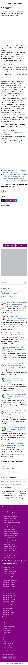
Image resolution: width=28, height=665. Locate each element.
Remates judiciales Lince (9, 529)
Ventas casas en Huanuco (9, 593)
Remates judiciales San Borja (10, 539)
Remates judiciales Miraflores (10, 535)
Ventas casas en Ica (8, 591)
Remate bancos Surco (8, 552)
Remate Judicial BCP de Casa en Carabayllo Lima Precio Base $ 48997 (16, 396)
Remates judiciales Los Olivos (10, 531)
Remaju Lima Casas (20, 481)
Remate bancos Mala (8, 576)
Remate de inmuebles (8, 621)
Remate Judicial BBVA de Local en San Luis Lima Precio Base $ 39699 (16, 413)
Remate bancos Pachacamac (10, 578)
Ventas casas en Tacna (8, 610)
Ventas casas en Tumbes (9, 612)
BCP (6, 481)
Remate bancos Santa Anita (9, 550)
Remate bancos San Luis (9, 544)
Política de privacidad (8, 622)
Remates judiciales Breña (9, 512)
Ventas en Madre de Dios (9, 603)
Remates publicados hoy (9, 626)
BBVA (2, 481)
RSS (14, 657)
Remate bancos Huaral (8, 573)
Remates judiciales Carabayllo (10, 514)
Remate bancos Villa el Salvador (11, 554)
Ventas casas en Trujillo (8, 597)
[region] (14, 29)
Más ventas (10, 245)
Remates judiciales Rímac (9, 537)
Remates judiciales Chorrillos (10, 516)
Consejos (11, 481)
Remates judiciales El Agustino (10, 520)
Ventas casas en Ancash (9, 582)
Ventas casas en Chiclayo (9, 599)
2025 (2, 466)
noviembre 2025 (5, 472)
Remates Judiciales (16, 484)
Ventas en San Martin (8, 608)
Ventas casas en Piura (8, 606)
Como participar (7, 628)
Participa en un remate (8, 624)
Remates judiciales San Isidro (10, 540)
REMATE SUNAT (5, 484)
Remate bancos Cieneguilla (9, 571)
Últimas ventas (20, 245)
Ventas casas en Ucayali (9, 614)
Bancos (4, 636)
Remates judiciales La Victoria (10, 526)
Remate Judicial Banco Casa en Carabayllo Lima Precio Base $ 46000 (16, 380)
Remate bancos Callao (8, 567)
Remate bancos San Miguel (9, 548)
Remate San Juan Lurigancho (10, 542)
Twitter (10, 657)
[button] (3, 200)
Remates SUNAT (7, 632)
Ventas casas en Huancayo (9, 595)
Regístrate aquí (6, 634)
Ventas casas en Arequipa (9, 586)
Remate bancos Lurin (8, 575)
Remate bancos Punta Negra (10, 580)
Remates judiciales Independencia (11, 522)
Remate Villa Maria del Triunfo (10, 555)
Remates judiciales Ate (8, 511)
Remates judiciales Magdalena (10, 533)
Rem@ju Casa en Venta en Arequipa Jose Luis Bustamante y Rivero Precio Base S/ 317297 (16, 318)
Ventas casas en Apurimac (9, 584)
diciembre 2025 (5, 469)
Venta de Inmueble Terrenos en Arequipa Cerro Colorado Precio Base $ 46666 (16, 349)
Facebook (4, 657)
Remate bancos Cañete (8, 569)
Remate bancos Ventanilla (9, 557)
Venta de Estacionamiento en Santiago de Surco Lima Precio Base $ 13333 (15, 445)
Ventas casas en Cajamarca (9, 588)
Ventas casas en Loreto (8, 601)
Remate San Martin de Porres (10, 546)
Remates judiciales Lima (9, 527)
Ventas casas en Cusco (8, 590)
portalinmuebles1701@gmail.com (14, 497)
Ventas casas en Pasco (8, 604)
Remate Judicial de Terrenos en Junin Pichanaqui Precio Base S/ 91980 (16, 429)
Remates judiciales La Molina (10, 524)
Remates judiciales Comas (9, 518)
